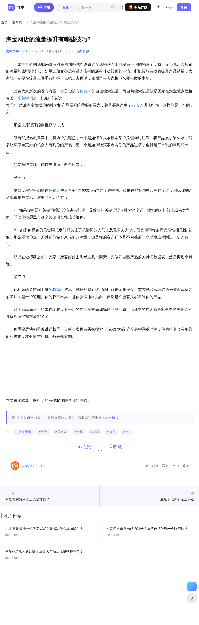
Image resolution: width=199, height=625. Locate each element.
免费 (83, 91)
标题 (52, 190)
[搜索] (113, 7)
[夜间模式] (192, 598)
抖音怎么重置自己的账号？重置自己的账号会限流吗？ (147, 528)
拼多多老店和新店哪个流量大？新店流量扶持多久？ (44, 551)
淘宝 (25, 64)
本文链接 (112, 418)
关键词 (27, 98)
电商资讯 (18, 22)
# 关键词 (60, 432)
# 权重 (78, 432)
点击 (135, 105)
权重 (56, 289)
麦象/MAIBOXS (18, 51)
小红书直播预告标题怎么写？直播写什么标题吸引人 (44, 528)
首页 (4, 22)
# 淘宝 (111, 432)
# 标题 (95, 432)
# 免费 (43, 432)
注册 (184, 7)
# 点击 (127, 432)
